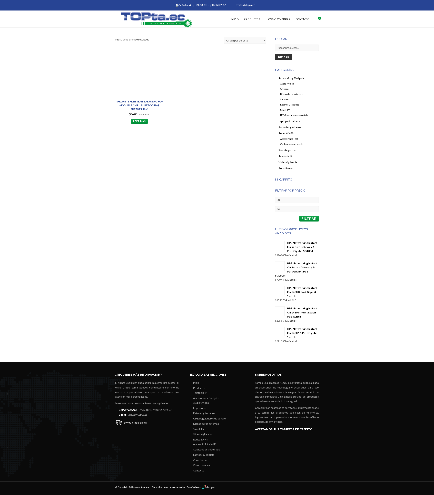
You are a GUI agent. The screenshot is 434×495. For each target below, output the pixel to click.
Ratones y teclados (204, 413)
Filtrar (309, 218)
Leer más (139, 121)
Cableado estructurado (206, 449)
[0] (315, 19)
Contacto (302, 19)
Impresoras (199, 407)
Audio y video (201, 402)
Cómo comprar (279, 19)
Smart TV (198, 428)
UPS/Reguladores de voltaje (209, 418)
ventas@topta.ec (137, 414)
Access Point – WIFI (204, 444)
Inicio (234, 19)
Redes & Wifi (200, 439)
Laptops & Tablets (203, 454)
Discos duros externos (206, 423)
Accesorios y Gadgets (206, 397)
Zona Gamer (200, 459)
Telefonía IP (200, 392)
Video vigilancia (202, 434)
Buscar (283, 57)
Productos (252, 19)
